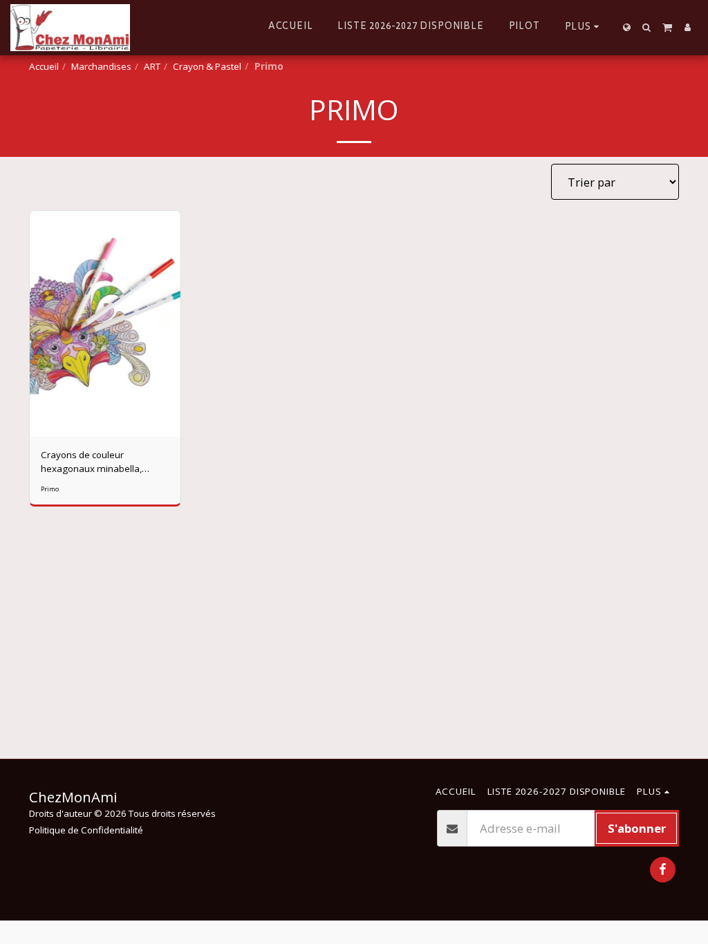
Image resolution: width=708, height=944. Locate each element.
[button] (646, 27)
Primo (50, 488)
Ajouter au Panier (109, 432)
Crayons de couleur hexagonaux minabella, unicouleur (91, 462)
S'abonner (637, 828)
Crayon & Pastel (207, 66)
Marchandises (101, 66)
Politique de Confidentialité (86, 830)
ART (152, 66)
